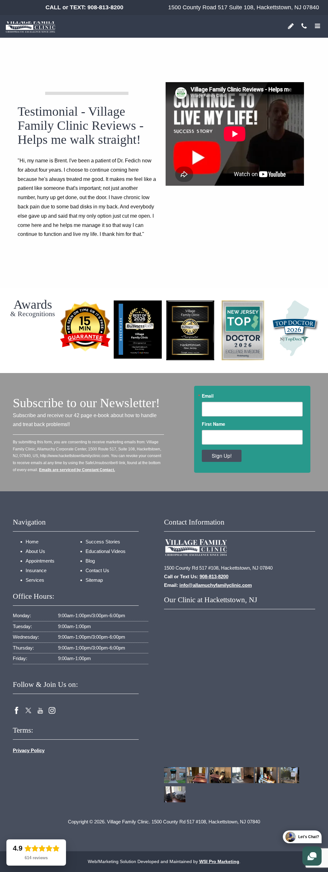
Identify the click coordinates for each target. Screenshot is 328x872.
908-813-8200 (105, 7)
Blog (90, 561)
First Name (213, 424)
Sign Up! (222, 455)
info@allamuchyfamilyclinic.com (215, 585)
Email (208, 395)
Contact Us (97, 570)
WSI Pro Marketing (219, 861)
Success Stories (103, 541)
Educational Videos (106, 551)
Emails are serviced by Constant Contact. (77, 470)
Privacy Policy (29, 750)
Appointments (40, 561)
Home (32, 541)
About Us (35, 551)
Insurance (36, 570)
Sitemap (94, 580)
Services (35, 580)
